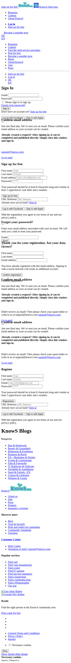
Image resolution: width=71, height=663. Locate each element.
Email (4, 95)
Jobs (10, 499)
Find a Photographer (18, 582)
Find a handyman (17, 576)
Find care (13, 562)
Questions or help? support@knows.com (29, 549)
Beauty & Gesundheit (19, 448)
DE (3, 35)
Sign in (6, 108)
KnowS (43, 6)
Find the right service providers (24, 50)
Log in (11, 77)
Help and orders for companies (24, 527)
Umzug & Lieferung (18, 475)
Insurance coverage (18, 508)
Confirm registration (12, 275)
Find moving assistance (20, 573)
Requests (12, 12)
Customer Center (11, 539)
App (10, 65)
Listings (12, 15)
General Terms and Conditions (24, 633)
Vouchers (13, 533)
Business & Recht (17, 454)
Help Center (14, 546)
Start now (53, 6)
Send (5, 241)
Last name (7, 174)
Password (6, 98)
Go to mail (6, 157)
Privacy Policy (15, 636)
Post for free (14, 53)
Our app (12, 585)
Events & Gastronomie (20, 460)
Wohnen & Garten (17, 478)
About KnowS (15, 18)
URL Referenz (9, 199)
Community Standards (19, 530)
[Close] (2, 121)
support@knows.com (12, 152)
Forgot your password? (13, 105)
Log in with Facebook (13, 118)
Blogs (11, 59)
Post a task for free (11, 613)
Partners (12, 505)
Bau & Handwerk (17, 445)
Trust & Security (16, 524)
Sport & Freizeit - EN (19, 472)
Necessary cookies (21, 645)
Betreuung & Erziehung (20, 451)
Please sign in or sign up (18, 102)
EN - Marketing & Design (21, 457)
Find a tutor (14, 567)
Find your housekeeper (20, 565)
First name (6, 170)
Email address (9, 177)
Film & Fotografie (17, 463)
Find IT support (16, 570)
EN (3, 38)
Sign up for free (9, 6)
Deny (5, 651)
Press (10, 68)
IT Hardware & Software (21, 466)
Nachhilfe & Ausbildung (21, 469)
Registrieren (8, 401)
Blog (10, 521)
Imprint (12, 639)
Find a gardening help (19, 579)
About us (13, 496)
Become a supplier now (20, 56)
